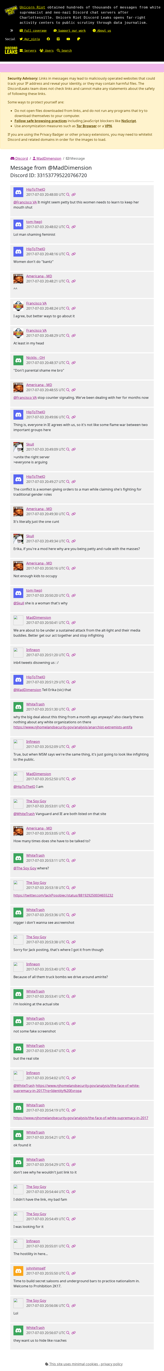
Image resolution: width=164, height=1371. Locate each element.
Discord (21, 158)
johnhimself (35, 1268)
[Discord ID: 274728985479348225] (18, 192)
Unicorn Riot (32, 7)
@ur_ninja (31, 39)
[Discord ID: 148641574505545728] (18, 803)
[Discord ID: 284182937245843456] (18, 278)
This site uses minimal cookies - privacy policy (85, 1364)
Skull (30, 444)
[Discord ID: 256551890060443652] (18, 446)
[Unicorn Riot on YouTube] (68, 39)
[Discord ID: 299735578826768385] (18, 224)
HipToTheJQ (35, 189)
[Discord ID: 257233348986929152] (18, 706)
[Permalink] (73, 194)
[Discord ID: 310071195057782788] (18, 620)
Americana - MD (39, 276)
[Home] (11, 50)
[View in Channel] (68, 194)
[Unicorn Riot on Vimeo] (58, 39)
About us (103, 30)
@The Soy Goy (24, 868)
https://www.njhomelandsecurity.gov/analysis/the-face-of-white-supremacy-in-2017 (80, 1118)
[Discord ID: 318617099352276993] (18, 1270)
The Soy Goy (36, 801)
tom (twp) (34, 221)
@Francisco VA (25, 202)
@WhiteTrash (24, 813)
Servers (29, 50)
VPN (108, 126)
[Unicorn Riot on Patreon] (78, 39)
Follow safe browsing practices (41, 120)
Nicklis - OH (35, 357)
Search (66, 50)
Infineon (33, 649)
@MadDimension (27, 689)
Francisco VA (36, 303)
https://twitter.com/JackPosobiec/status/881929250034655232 (63, 895)
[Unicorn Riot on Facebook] (48, 39)
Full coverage (35, 30)
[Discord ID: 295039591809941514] (18, 305)
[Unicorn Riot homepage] (11, 10)
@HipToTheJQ (24, 786)
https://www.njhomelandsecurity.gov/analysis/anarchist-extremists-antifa (72, 727)
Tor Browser (86, 126)
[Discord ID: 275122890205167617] (18, 360)
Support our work (71, 30)
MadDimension (48, 158)
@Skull (18, 603)
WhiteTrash (35, 704)
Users (48, 50)
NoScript (128, 120)
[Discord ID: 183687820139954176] (18, 652)
